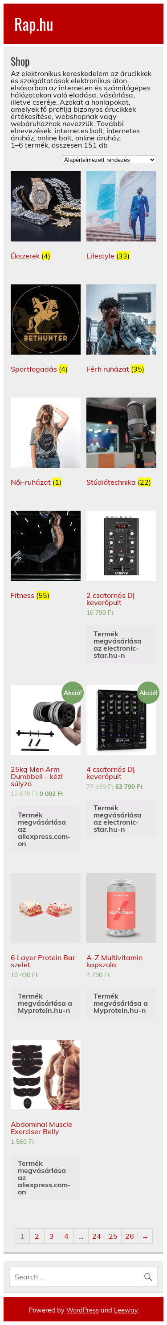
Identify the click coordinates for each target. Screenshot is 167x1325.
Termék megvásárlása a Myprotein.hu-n (45, 1003)
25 (113, 1236)
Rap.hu (33, 23)
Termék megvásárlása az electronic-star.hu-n (118, 644)
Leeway (126, 1310)
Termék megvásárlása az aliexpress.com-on (44, 829)
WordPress (82, 1310)
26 (129, 1236)
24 (96, 1236)
